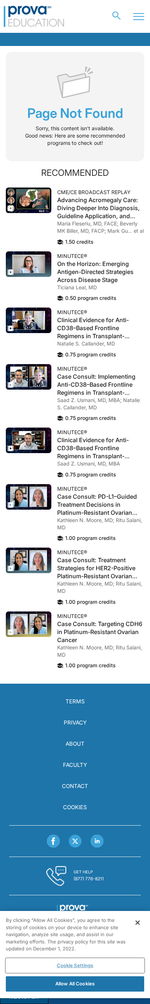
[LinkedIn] (97, 841)
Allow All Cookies (75, 983)
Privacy (75, 722)
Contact (75, 786)
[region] (75, 954)
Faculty (75, 764)
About (75, 743)
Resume (28, 200)
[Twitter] (75, 841)
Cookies (75, 807)
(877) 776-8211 (89, 878)
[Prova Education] (34, 16)
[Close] (138, 923)
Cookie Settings (75, 965)
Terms (75, 701)
